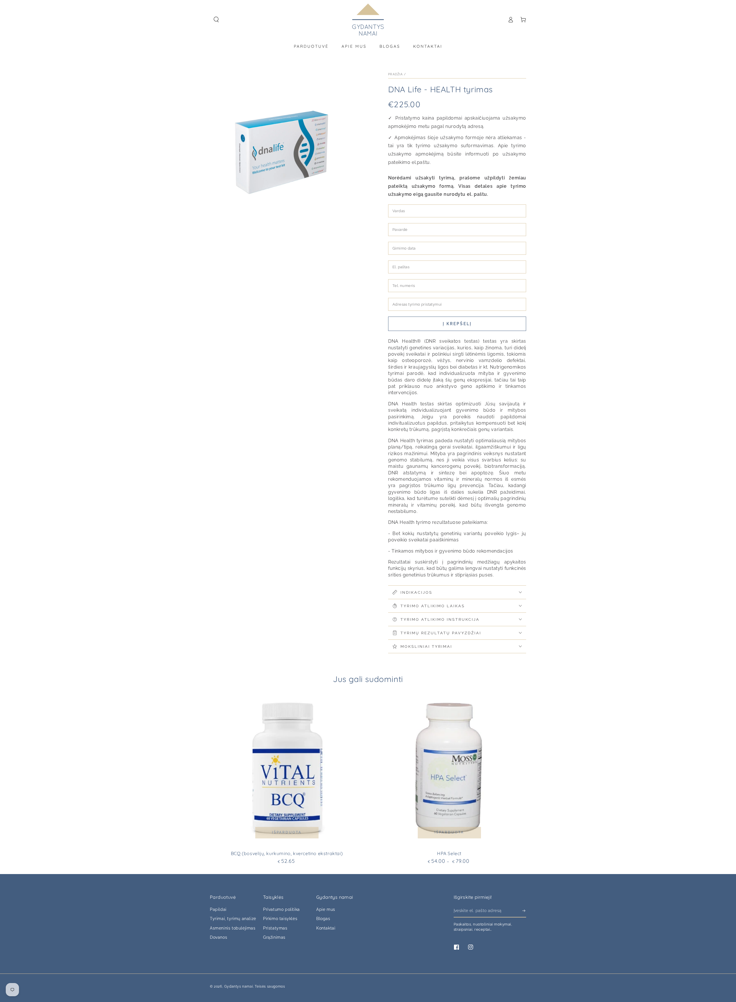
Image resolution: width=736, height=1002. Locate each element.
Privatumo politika (281, 909)
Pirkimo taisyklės (280, 918)
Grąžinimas (274, 937)
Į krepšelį (457, 323)
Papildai (218, 909)
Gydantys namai (238, 986)
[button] (216, 19)
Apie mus (325, 909)
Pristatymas (275, 928)
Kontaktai (325, 928)
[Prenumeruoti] (524, 911)
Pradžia (395, 74)
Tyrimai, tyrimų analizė (233, 918)
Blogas (323, 918)
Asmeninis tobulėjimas (233, 928)
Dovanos (218, 937)
